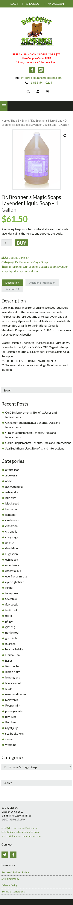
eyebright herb (14, 582)
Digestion (11, 554)
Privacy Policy (9, 885)
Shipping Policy (10, 878)
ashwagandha (14, 486)
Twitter (4, 855)
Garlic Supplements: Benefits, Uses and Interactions (38, 442)
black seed (12, 503)
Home (5, 120)
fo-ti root (11, 610)
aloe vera (11, 475)
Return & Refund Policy (15, 872)
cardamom (12, 520)
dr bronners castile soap (40, 266)
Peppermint (12, 705)
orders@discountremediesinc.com (21, 835)
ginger (9, 621)
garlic (9, 615)
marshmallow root (17, 694)
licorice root (13, 683)
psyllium (10, 716)
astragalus (12, 492)
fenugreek (11, 593)
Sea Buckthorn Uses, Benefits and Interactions (34, 448)
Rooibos (10, 722)
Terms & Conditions (13, 891)
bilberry (10, 497)
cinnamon (11, 526)
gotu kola (11, 638)
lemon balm (12, 671)
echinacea (11, 559)
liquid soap (16, 271)
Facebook (32, 70)
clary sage (11, 537)
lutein (8, 688)
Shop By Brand (20, 120)
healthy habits (14, 649)
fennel (9, 587)
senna (9, 739)
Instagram (41, 70)
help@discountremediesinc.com (20, 832)
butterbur (11, 509)
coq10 (9, 542)
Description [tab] (12, 282)
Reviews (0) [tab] (12, 289)
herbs (9, 660)
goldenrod (12, 632)
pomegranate (13, 711)
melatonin (11, 699)
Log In (14, 3)
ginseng (10, 627)
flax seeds (11, 604)
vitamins (10, 744)
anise (8, 481)
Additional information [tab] (42, 282)
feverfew (11, 598)
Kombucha (12, 666)
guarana (10, 643)
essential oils (13, 570)
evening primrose (16, 576)
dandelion (11, 548)
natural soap (31, 271)
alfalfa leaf (12, 469)
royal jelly (11, 728)
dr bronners (16, 266)
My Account (57, 3)
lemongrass (12, 677)
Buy (21, 243)
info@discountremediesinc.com (41, 77)
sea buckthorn (14, 733)
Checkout (33, 3)
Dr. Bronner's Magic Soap (46, 120)
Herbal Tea (12, 655)
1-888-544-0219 (41, 82)
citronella (11, 531)
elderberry (12, 565)
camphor (11, 514)
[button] (3, 106)
